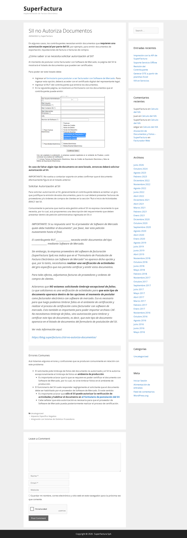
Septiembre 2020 (142, 227)
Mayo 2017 (139, 293)
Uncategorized (37, 413)
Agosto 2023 (140, 172)
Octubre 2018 (140, 262)
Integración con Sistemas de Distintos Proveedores (53, 419)
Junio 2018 (139, 266)
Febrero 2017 (140, 304)
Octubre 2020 (140, 223)
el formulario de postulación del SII (101, 396)
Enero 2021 (139, 215)
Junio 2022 (139, 192)
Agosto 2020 (140, 230)
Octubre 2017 (140, 281)
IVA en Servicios (141, 80)
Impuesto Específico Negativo (43, 416)
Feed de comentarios (144, 391)
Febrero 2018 (140, 273)
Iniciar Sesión (140, 380)
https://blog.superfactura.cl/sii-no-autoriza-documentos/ (64, 337)
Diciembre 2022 (142, 180)
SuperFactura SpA (102, 534)
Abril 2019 (139, 254)
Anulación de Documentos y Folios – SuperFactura (145, 134)
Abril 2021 (139, 203)
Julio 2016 (139, 324)
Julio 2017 (139, 289)
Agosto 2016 (140, 320)
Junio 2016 (139, 328)
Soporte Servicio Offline (145, 62)
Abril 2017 (139, 297)
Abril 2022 (139, 196)
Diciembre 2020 (142, 219)
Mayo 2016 (139, 332)
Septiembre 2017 (142, 285)
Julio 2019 (139, 246)
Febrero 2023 (140, 176)
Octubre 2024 (140, 168)
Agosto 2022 (140, 188)
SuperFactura (43, 8)
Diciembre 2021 (142, 199)
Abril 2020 (139, 234)
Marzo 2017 (140, 300)
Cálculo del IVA (149, 115)
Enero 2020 (139, 238)
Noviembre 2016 (142, 312)
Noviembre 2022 (142, 184)
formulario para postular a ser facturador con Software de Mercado (80, 78)
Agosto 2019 (140, 242)
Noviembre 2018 (142, 258)
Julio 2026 (139, 164)
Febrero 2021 (140, 211)
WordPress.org (141, 395)
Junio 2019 (139, 250)
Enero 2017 (139, 308)
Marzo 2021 (140, 207)
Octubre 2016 (140, 316)
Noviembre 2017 (142, 277)
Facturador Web (142, 140)
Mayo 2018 (139, 269)
